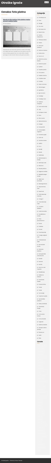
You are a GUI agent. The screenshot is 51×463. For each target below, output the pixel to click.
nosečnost (40, 408)
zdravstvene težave (41, 447)
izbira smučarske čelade (41, 372)
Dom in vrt (41, 56)
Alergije (40, 23)
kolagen (43, 375)
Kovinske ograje (42, 134)
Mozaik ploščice (42, 168)
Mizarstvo (41, 165)
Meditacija (41, 155)
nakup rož (40, 399)
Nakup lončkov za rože (42, 397)
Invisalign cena (42, 99)
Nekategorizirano (43, 183)
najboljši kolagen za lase (41, 393)
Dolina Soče (41, 53)
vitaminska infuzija (41, 433)
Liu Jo (40, 146)
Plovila (40, 223)
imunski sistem (41, 362)
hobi (45, 357)
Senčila (40, 264)
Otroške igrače (11, 3)
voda (39, 436)
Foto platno (7, 23)
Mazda (40, 152)
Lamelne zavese (43, 140)
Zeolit (40, 335)
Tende (40, 290)
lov (42, 384)
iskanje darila (40, 368)
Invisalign (41, 96)
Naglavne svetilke (43, 171)
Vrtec (40, 311)
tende (39, 425)
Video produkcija (43, 303)
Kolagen (41, 124)
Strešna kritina (42, 284)
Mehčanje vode (42, 162)
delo (39, 348)
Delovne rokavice (43, 50)
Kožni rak (41, 137)
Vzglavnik (41, 321)
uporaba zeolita (41, 427)
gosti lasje (40, 357)
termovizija (44, 425)
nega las (39, 405)
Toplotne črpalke (43, 296)
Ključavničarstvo (43, 121)
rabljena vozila (40, 411)
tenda (44, 422)
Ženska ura (41, 332)
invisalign (40, 365)
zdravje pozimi (40, 444)
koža (39, 384)
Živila (40, 338)
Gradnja (41, 81)
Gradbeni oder (42, 78)
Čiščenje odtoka (43, 39)
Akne (40, 20)
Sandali (40, 258)
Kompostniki (42, 127)
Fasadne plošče (42, 69)
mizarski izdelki (41, 389)
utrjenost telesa (41, 430)
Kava (40, 115)
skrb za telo (40, 419)
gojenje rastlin (40, 354)
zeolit (39, 450)
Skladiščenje (42, 272)
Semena (41, 261)
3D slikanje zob (42, 17)
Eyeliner (41, 66)
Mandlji (40, 149)
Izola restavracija (43, 106)
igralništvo (40, 359)
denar (43, 348)
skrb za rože (40, 416)
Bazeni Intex (42, 32)
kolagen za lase (41, 378)
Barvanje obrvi (42, 29)
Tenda (40, 287)
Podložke (41, 226)
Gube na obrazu (43, 84)
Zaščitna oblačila (43, 324)
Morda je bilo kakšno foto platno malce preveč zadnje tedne (16, 20)
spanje (39, 422)
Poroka (40, 229)
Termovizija (41, 293)
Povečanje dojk (42, 232)
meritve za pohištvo (41, 386)
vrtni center (44, 436)
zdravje (39, 441)
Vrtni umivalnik (42, 319)
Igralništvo (41, 90)
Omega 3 (41, 199)
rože (38, 413)
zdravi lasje (40, 439)
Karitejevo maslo (43, 112)
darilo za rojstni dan (42, 345)
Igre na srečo (42, 93)
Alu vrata (41, 26)
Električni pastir (42, 63)
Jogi (40, 109)
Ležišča (40, 143)
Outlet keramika (43, 211)
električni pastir (40, 351)
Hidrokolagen (42, 87)
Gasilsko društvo (43, 75)
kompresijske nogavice (42, 381)
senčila (43, 413)
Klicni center (42, 118)
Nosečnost (41, 191)
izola (39, 375)
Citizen (40, 42)
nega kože (40, 402)
